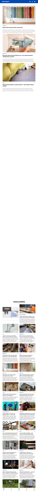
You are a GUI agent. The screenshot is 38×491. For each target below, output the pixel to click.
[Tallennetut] (32, 1)
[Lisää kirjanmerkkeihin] (34, 25)
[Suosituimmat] (30, 1)
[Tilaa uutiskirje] (35, 1)
